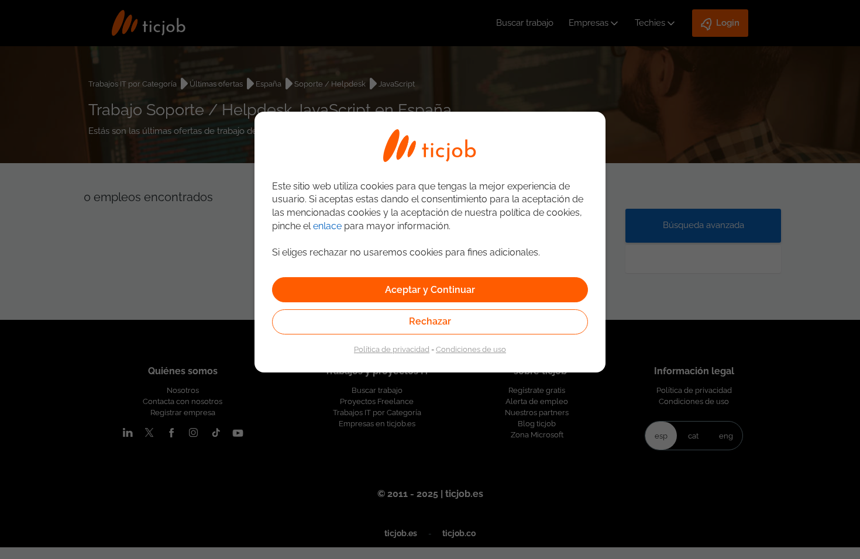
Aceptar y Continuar (430, 289)
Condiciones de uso (471, 349)
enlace (327, 226)
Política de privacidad (391, 349)
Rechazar (430, 321)
